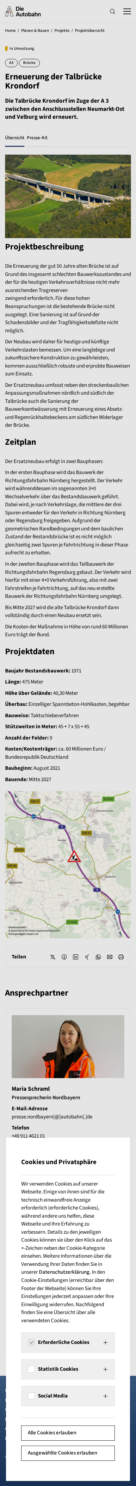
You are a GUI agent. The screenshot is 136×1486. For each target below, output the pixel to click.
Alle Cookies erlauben (52, 1433)
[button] (68, 1342)
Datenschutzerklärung (64, 1272)
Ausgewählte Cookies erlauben (62, 1453)
